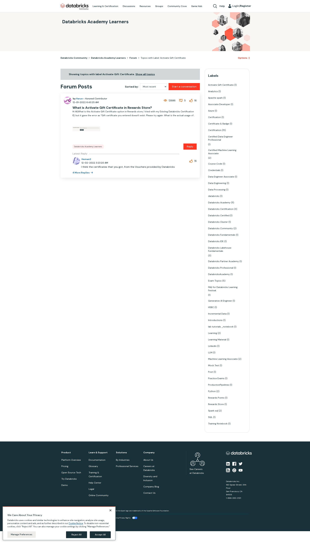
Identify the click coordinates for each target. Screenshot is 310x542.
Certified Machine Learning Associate (222, 152)
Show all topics (145, 74)
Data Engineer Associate (221, 176)
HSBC (211, 307)
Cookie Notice (76, 523)
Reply (190, 146)
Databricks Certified (218, 215)
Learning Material (217, 339)
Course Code (215, 163)
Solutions (121, 452)
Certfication (214, 117)
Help (222, 6)
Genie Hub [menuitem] (196, 6)
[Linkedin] (228, 463)
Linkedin (212, 346)
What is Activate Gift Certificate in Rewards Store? (112, 108)
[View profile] (67, 100)
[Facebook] (234, 463)
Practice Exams (216, 378)
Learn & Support (98, 452)
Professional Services (127, 466)
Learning (212, 333)
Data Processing (216, 189)
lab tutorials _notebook (220, 326)
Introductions (215, 320)
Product (66, 452)
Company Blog (151, 486)
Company (149, 452)
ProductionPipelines (218, 384)
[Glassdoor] (234, 470)
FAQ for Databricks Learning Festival (223, 289)
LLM (210, 352)
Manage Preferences (21, 534)
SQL (210, 417)
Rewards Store (216, 404)
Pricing (64, 466)
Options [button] (242, 57)
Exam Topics (215, 280)
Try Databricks (69, 478)
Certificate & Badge (218, 123)
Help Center (95, 482)
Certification (214, 130)
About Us (148, 459)
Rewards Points (216, 397)
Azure (211, 110)
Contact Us (149, 492)
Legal (91, 489)
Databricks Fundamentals (221, 234)
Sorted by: (132, 86)
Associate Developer (219, 104)
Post (210, 371)
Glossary (93, 466)
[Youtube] (241, 470)
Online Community (98, 495)
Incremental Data (217, 313)
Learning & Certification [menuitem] (105, 6)
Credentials (214, 170)
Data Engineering (217, 183)
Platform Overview (71, 459)
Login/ (241, 6)
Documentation (97, 459)
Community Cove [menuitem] (177, 6)
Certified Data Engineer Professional (220, 138)
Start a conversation (184, 86)
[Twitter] (241, 463)
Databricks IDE (216, 241)
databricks (213, 196)
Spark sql (213, 410)
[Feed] (228, 470)
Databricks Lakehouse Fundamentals (219, 249)
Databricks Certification (220, 208)
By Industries (122, 459)
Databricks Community (74, 7)
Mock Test (213, 365)
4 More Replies (81, 172)
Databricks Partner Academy (223, 261)
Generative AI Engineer (220, 300)
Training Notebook (217, 423)
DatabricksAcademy (219, 274)
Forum (133, 57)
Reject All (76, 534)
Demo (64, 485)
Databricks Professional (220, 267)
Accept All (100, 534)
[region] (59, 523)
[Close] (110, 510)
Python (212, 391)
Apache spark (215, 97)
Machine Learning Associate (223, 358)
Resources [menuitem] (145, 6)
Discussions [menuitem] (129, 6)
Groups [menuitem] (159, 6)
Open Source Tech (71, 472)
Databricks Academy (219, 202)
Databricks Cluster (218, 221)
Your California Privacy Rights (119, 518)
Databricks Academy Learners (108, 57)
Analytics (213, 91)
